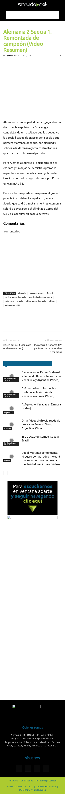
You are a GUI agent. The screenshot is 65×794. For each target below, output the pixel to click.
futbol (50, 293)
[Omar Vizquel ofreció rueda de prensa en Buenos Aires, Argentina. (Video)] (11, 424)
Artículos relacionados (18, 363)
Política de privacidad (46, 780)
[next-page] (11, 473)
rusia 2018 (9, 301)
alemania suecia (37, 293)
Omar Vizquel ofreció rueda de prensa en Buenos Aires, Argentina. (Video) (41, 424)
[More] (45, 63)
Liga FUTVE (8, 412)
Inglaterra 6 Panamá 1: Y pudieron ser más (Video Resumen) (48, 348)
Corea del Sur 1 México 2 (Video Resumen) (17, 346)
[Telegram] (37, 63)
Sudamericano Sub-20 (10, 379)
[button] (5, 4)
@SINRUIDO (12, 55)
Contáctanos (27, 780)
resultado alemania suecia (40, 297)
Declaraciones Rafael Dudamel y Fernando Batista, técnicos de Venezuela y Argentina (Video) (41, 376)
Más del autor (42, 363)
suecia (20, 301)
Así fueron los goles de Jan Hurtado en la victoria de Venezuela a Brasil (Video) (39, 392)
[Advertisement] (32, 15)
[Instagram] (28, 768)
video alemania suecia (36, 301)
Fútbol (7, 461)
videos (52, 301)
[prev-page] (5, 473)
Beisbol (7, 428)
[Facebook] (6, 63)
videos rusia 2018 (12, 305)
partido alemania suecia (15, 297)
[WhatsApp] (29, 63)
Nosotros (13, 780)
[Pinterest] (22, 63)
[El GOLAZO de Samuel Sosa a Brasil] (11, 440)
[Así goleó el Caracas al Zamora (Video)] (11, 408)
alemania (22, 293)
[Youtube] (46, 768)
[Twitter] (14, 63)
